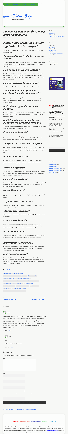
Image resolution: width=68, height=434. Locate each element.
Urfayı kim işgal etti (7, 288)
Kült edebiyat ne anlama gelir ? (54, 63)
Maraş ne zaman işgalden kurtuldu (9, 283)
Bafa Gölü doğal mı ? (52, 47)
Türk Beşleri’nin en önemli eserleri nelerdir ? (56, 56)
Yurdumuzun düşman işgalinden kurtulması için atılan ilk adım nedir (14, 290)
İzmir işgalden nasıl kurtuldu (24, 280)
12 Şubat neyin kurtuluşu (8, 273)
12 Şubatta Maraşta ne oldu (18, 273)
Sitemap (34, 409)
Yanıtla (10, 330)
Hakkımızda (33, 4)
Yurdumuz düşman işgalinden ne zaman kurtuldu (20, 288)
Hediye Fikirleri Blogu (17, 16)
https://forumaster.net (7, 409)
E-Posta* (4, 379)
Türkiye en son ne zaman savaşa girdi (22, 285)
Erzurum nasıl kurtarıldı (32, 275)
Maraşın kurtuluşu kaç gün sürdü (9, 285)
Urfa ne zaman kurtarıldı (34, 285)
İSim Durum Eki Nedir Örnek (37, 299)
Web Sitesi (5, 384)
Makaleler (8, 269)
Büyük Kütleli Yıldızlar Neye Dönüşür (55, 168)
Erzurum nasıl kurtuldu (7, 278)
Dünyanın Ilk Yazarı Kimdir (10, 299)
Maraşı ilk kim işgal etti (20, 283)
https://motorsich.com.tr (17, 409)
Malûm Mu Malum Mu (52, 172)
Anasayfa (6, 4)
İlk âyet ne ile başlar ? (52, 50)
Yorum (4, 358)
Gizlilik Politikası (15, 4)
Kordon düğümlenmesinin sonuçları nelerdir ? (56, 53)
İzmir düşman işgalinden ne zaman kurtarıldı (11, 280)
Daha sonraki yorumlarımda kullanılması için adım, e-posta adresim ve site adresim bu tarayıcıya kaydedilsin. (20, 392)
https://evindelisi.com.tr (27, 409)
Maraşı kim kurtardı (29, 283)
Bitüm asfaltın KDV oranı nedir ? (54, 40)
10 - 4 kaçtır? (5, 396)
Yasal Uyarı (24, 4)
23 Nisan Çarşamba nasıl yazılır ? (54, 44)
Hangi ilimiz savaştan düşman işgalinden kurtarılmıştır (21, 278)
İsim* (4, 373)
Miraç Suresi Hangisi (52, 164)
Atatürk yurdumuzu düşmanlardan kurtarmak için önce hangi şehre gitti (15, 275)
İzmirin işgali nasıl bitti (34, 280)
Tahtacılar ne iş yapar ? (52, 33)
